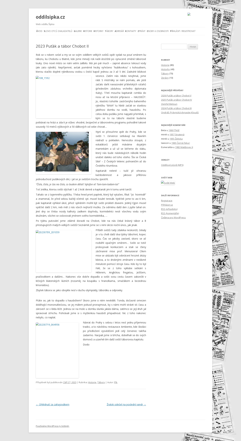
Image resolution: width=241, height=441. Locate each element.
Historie (87, 31)
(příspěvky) (169, 209)
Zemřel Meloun (169, 104)
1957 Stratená (177, 134)
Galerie (78, 31)
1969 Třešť (173, 130)
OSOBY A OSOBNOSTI (158, 31)
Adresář (119, 31)
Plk (115, 382)
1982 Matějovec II (184, 147)
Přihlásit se (167, 204)
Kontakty (130, 31)
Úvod (39, 31)
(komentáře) (170, 213)
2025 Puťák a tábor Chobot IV (176, 99)
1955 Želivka (176, 138)
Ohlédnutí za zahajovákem (52, 404)
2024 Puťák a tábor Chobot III (176, 108)
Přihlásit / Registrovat (182, 31)
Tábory (109, 31)
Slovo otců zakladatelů (58, 31)
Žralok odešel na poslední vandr (126, 404)
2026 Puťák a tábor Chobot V (176, 95)
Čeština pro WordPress (173, 217)
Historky (98, 31)
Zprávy (141, 31)
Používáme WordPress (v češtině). (52, 426)
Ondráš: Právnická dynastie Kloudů (180, 112)
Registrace (166, 200)
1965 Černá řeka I (180, 143)
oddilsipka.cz (50, 17)
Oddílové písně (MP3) (172, 165)
